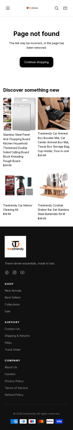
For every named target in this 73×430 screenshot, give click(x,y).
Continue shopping (36, 62)
